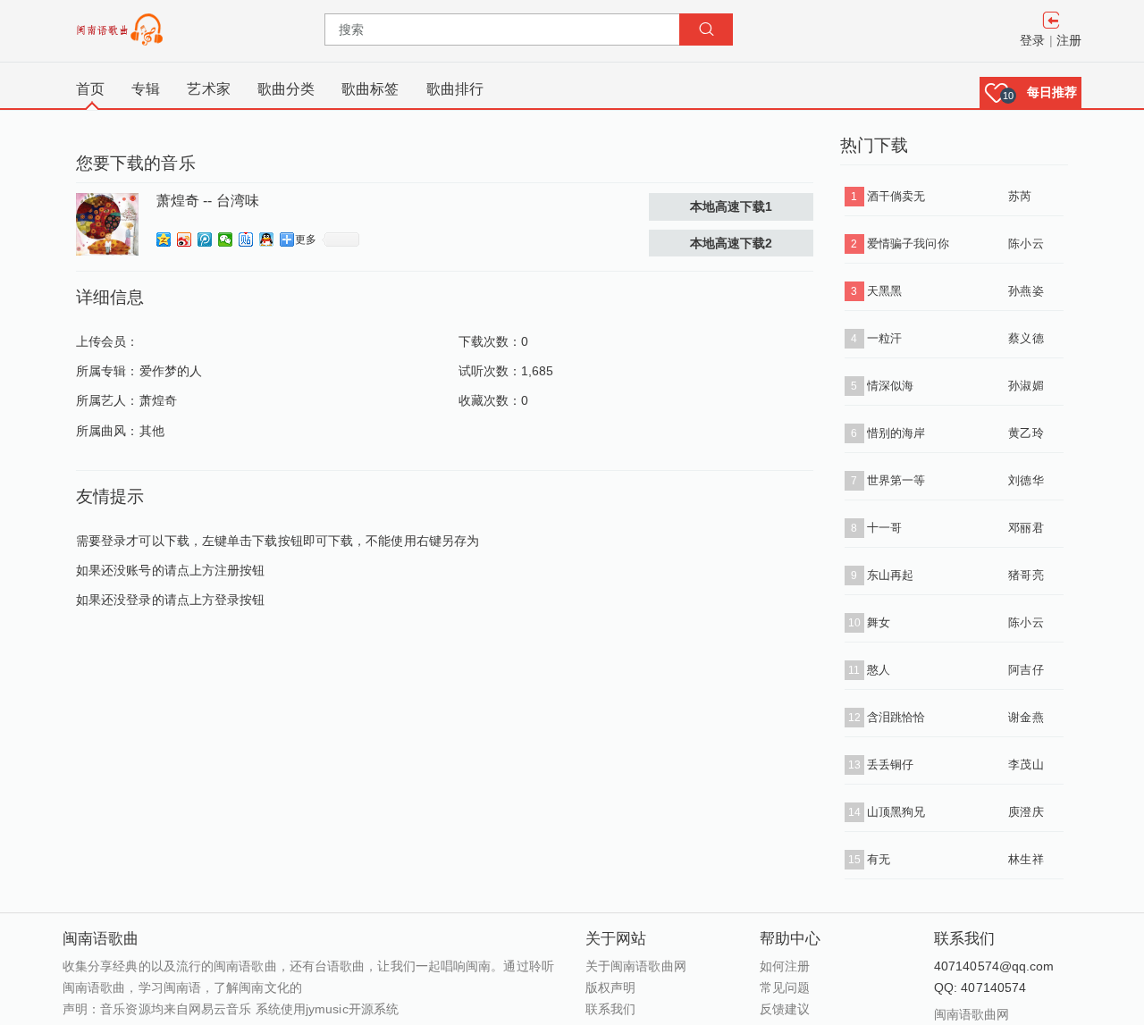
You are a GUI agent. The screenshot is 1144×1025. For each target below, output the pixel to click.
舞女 (878, 622)
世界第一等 (896, 480)
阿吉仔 (1025, 669)
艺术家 (208, 89)
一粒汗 (884, 338)
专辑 (145, 89)
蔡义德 (1025, 338)
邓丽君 (1025, 527)
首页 (90, 89)
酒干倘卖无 (896, 196)
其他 (151, 431)
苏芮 (1019, 196)
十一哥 (884, 527)
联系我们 (610, 1009)
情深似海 (890, 385)
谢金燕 (1025, 717)
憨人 (878, 669)
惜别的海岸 (896, 433)
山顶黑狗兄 (896, 812)
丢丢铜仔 (890, 764)
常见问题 (785, 987)
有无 (878, 859)
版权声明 (610, 987)
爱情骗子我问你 (908, 243)
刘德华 (1025, 480)
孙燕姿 (1025, 291)
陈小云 (1025, 243)
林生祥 (1025, 859)
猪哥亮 (1025, 575)
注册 (1068, 40)
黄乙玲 (1025, 433)
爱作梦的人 (171, 371)
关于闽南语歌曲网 (635, 966)
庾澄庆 (1025, 812)
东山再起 (890, 575)
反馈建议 (785, 1009)
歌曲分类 (286, 89)
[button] (1030, 92)
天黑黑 (884, 291)
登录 (1032, 40)
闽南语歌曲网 (972, 1014)
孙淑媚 (1025, 385)
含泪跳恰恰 (896, 717)
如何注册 (785, 966)
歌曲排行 (455, 89)
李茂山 (1025, 764)
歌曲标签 (370, 89)
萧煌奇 (158, 400)
